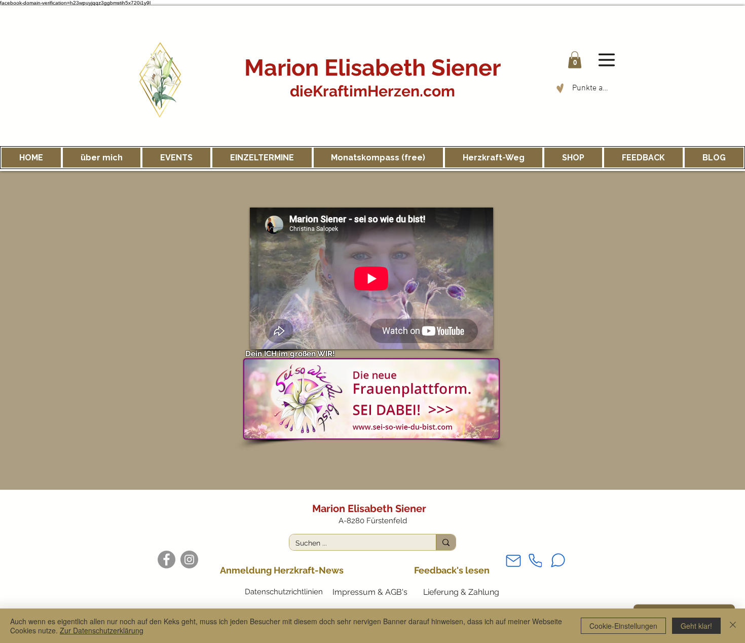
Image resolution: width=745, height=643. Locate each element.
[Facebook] (166, 559)
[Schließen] (733, 626)
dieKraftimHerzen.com (372, 91)
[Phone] (535, 560)
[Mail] (513, 560)
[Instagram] (189, 559)
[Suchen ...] (446, 542)
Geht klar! (696, 626)
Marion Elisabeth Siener (372, 67)
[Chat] (558, 560)
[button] (575, 59)
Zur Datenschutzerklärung (101, 630)
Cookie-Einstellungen (623, 626)
